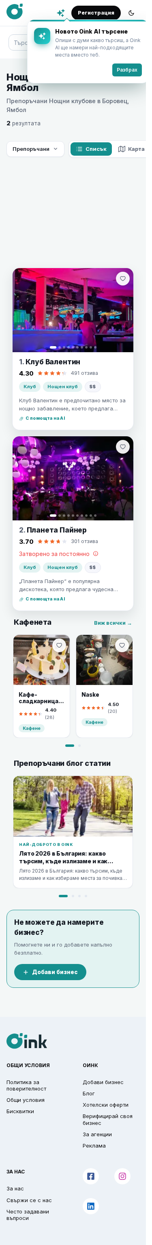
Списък (96, 149)
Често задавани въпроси (27, 1214)
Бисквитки (20, 1111)
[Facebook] (91, 1176)
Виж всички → (113, 623)
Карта (136, 149)
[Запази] (123, 278)
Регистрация (96, 13)
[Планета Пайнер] (73, 478)
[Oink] (14, 12)
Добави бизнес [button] (103, 1082)
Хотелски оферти (105, 1104)
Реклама (94, 1145)
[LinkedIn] (91, 1206)
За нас (15, 1188)
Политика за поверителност (26, 1085)
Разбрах (121, 70)
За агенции (97, 1134)
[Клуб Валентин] (73, 310)
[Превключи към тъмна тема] (131, 13)
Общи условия (25, 1100)
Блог (89, 1093)
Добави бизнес (55, 972)
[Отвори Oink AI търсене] (61, 13)
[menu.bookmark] (59, 645)
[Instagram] (122, 1176)
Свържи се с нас (29, 1200)
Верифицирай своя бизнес (108, 1119)
